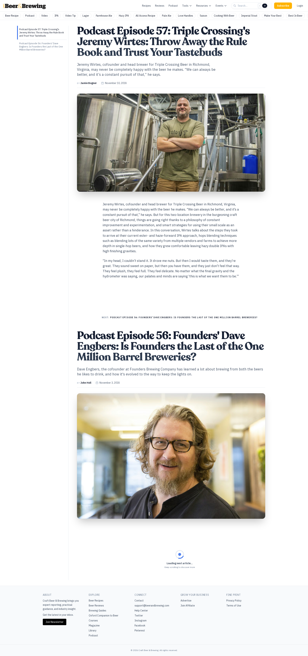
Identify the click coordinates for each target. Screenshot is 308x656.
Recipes (146, 5)
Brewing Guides (97, 610)
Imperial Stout (249, 15)
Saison (203, 15)
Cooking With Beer (224, 15)
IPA (56, 15)
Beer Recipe (12, 15)
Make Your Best (273, 15)
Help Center (141, 610)
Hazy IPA (124, 15)
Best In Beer (295, 15)
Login (300, 5)
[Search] (264, 6)
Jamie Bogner (88, 83)
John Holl (85, 382)
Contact (139, 600)
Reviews (159, 5)
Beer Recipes (96, 600)
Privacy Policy (234, 600)
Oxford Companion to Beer (103, 615)
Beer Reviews (96, 605)
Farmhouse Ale (104, 15)
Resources (202, 5)
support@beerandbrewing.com (152, 605)
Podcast (173, 5)
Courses (93, 620)
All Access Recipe (145, 15)
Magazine (94, 625)
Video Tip (70, 15)
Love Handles (185, 15)
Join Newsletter (54, 622)
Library (92, 630)
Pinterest (140, 630)
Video (44, 15)
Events (219, 5)
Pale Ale (166, 15)
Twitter (139, 615)
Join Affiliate (188, 605)
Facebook (140, 625)
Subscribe (283, 5)
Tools (185, 5)
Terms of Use (233, 605)
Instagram (141, 620)
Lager (86, 15)
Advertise (186, 600)
